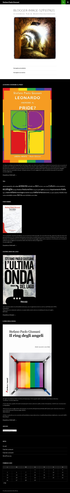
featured (26, 189)
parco (53, 192)
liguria (4, 192)
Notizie (43, 192)
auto (34, 186)
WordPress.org (7, 456)
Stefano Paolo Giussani (11, 2)
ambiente (23, 186)
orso (50, 192)
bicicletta (41, 186)
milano (13, 192)
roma (4, 195)
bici (37, 186)
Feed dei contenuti (8, 449)
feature (19, 189)
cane (44, 186)
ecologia (7, 189)
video (35, 195)
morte (27, 192)
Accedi (5, 446)
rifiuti (65, 192)
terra (19, 195)
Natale (31, 192)
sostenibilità (9, 195)
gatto (39, 189)
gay (42, 189)
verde (32, 195)
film (31, 189)
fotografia (35, 189)
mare (8, 192)
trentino (24, 195)
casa (47, 186)
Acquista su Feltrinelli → (10, 175)
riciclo (61, 192)
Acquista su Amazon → (9, 315)
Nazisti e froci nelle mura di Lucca (45, 14)
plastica (57, 192)
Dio (56, 186)
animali (30, 186)
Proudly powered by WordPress (10, 490)
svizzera (15, 195)
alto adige (15, 186)
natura (36, 192)
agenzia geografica (7, 186)
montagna (21, 192)
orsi (47, 192)
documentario (61, 186)
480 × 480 (29, 14)
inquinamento (55, 189)
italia (63, 189)
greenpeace (47, 189)
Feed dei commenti (8, 452)
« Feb (4, 483)
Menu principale (68, 2)
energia (15, 189)
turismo (28, 195)
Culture (51, 186)
